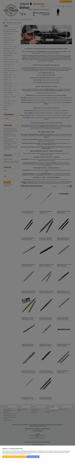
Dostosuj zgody (22, 456)
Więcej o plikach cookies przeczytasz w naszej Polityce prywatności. (16, 453)
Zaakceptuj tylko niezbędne (9, 456)
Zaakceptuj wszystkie (33, 456)
